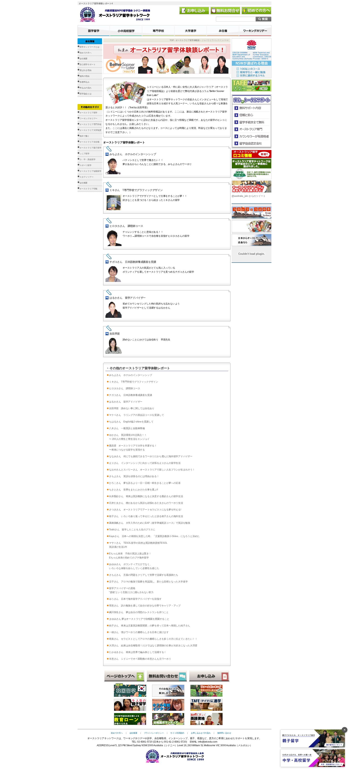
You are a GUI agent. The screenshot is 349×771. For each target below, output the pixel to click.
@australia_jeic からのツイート (248, 196)
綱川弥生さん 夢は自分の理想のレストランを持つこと (139, 612)
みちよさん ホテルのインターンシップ (132, 154)
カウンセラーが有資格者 (251, 136)
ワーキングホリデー (88, 118)
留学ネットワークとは (89, 47)
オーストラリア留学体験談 (188, 40)
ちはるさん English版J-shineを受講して (131, 421)
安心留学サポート (87, 64)
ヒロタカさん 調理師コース (126, 225)
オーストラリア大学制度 (90, 130)
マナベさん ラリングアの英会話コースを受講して (136, 415)
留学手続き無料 (251, 122)
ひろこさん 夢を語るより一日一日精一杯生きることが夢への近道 (145, 483)
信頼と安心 (251, 115)
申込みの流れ (85, 88)
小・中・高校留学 (87, 159)
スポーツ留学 (85, 165)
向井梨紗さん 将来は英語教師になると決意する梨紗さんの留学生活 (146, 496)
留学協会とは (85, 94)
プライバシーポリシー (154, 733)
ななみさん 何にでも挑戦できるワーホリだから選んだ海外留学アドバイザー (150, 456)
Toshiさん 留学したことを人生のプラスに (132, 529)
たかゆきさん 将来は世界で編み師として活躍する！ (137, 652)
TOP (172, 40)
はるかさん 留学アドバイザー (127, 297)
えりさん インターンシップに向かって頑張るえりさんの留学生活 (145, 463)
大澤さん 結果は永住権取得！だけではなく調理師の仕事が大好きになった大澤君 (153, 645)
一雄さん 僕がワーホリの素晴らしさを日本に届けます (139, 632)
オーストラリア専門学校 (90, 124)
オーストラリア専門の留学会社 (251, 129)
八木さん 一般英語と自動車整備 (127, 428)
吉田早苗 (114, 333)
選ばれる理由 (85, 70)
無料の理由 (84, 76)
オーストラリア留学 (88, 113)
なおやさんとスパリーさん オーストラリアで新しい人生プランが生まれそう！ (152, 469)
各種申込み (84, 82)
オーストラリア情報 (88, 189)
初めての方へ (85, 53)
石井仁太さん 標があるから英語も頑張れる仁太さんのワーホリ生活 (146, 503)
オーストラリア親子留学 (90, 148)
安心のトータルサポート (251, 108)
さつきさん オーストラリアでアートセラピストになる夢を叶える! (145, 509)
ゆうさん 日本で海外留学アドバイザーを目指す (135, 599)
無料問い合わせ (224, 733)
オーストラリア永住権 (89, 142)
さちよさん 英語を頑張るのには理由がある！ (134, 476)
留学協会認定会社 (251, 143)
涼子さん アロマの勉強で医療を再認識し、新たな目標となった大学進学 (148, 581)
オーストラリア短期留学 (90, 171)
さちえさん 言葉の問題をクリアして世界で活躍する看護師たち (143, 575)
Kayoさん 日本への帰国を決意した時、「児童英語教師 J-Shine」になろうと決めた (154, 536)
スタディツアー (87, 177)
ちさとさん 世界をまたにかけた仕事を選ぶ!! (133, 489)
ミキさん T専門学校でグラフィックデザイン (136, 190)
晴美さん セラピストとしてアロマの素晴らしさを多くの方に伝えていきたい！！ (153, 638)
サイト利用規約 (177, 733)
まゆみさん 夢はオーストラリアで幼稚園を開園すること (139, 619)
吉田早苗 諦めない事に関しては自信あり (131, 408)
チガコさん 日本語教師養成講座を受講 (132, 261)
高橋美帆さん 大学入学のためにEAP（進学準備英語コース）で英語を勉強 (149, 523)
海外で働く (84, 136)
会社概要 (83, 58)
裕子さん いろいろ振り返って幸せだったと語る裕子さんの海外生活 (146, 516)
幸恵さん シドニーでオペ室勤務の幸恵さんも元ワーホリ (140, 658)
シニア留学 (84, 153)
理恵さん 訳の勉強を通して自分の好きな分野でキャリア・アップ (145, 605)
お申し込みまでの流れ (201, 733)
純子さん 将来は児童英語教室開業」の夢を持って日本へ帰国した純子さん (149, 625)
